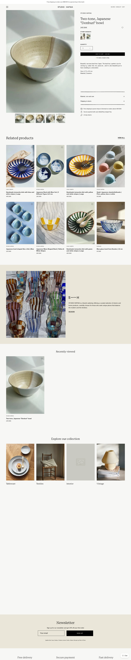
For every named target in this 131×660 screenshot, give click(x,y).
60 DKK (99, 251)
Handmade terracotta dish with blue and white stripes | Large (20, 193)
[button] (113, 7)
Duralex (99, 246)
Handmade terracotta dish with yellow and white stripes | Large (80, 193)
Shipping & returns (85, 101)
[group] (65, 2)
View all (121, 138)
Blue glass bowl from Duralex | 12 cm (110, 249)
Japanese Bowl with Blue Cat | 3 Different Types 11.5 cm (47, 193)
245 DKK (8, 421)
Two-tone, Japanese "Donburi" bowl (19, 418)
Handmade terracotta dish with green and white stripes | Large (79, 250)
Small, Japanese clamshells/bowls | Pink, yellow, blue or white (109, 193)
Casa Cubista (9, 189)
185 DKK (38, 196)
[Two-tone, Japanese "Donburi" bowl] (19, 118)
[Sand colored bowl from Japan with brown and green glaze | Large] (82, 36)
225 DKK (8, 251)
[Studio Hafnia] (65, 7)
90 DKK (99, 196)
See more (72, 311)
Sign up (80, 633)
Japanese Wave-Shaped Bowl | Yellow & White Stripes (50, 250)
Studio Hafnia (85, 13)
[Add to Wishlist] (122, 27)
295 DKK (38, 253)
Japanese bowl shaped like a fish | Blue (20, 249)
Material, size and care (87, 96)
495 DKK (8, 196)
